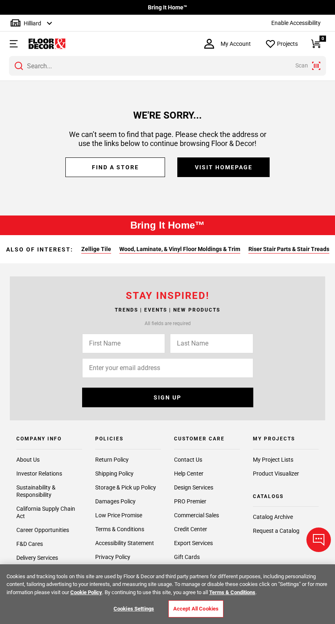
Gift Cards (187, 557)
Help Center (188, 473)
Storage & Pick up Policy (125, 487)
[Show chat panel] (318, 539)
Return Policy (112, 459)
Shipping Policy (114, 473)
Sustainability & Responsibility (36, 491)
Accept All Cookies (196, 609)
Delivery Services (37, 557)
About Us (28, 459)
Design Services (193, 487)
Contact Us (188, 459)
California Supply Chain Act (45, 512)
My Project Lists (273, 459)
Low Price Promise (118, 515)
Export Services (193, 543)
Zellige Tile (96, 249)
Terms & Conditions (119, 529)
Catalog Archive (273, 517)
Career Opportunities (42, 530)
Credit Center (190, 529)
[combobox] (167, 66)
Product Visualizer (276, 473)
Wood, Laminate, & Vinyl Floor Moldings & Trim (179, 249)
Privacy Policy (112, 557)
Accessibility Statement (124, 543)
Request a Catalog (276, 530)
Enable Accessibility (296, 23)
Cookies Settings (134, 609)
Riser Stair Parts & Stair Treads (288, 249)
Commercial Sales (196, 515)
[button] (10, 44)
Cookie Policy (86, 592)
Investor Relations (39, 473)
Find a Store (115, 167)
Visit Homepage (223, 167)
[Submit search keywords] (19, 66)
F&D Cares (29, 544)
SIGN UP (167, 397)
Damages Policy (115, 501)
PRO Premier (190, 501)
